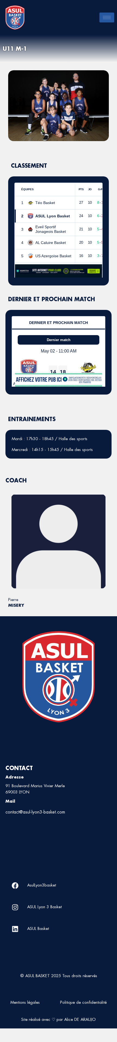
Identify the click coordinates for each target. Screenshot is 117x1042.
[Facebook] (15, 885)
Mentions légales (25, 1002)
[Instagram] (15, 907)
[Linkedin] (15, 929)
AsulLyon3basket (41, 885)
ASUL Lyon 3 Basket (44, 906)
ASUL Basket (38, 928)
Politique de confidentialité (83, 1002)
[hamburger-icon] (106, 17)
